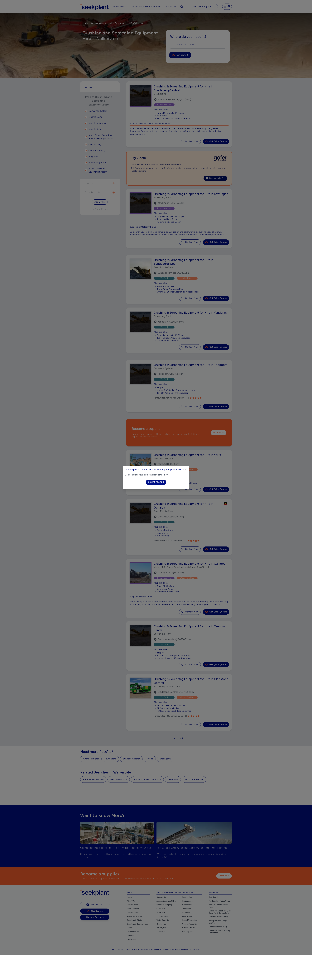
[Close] (185, 469)
